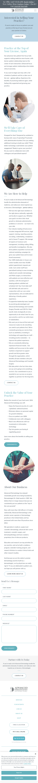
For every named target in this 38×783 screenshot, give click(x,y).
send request (9, 648)
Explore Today (23, 4)
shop (19, 718)
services (19, 700)
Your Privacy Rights (19, 767)
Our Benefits (12, 444)
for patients (19, 704)
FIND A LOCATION (19, 724)
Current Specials (20, 6)
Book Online (29, 2)
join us (19, 709)
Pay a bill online (19, 731)
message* (6, 623)
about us (19, 713)
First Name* (7, 587)
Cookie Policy (27, 763)
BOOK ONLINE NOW (19, 751)
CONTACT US (19, 36)
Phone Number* (8, 614)
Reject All (18, 772)
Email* (5, 605)
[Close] (35, 754)
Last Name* (7, 596)
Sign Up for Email (19, 738)
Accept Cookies (19, 778)
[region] (19, 767)
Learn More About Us (15, 574)
